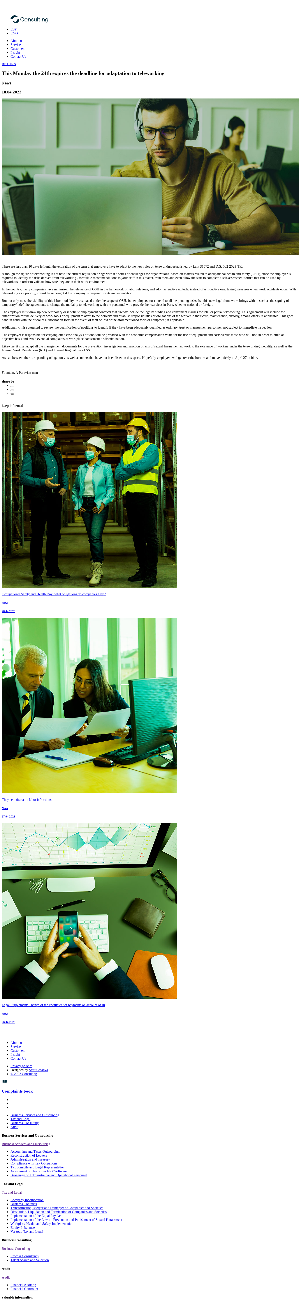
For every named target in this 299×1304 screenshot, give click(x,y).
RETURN (9, 64)
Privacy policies (21, 1066)
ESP (14, 29)
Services (16, 45)
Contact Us (18, 56)
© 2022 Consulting (24, 1074)
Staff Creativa (38, 1070)
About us (17, 41)
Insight (15, 52)
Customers (18, 48)
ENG (14, 33)
